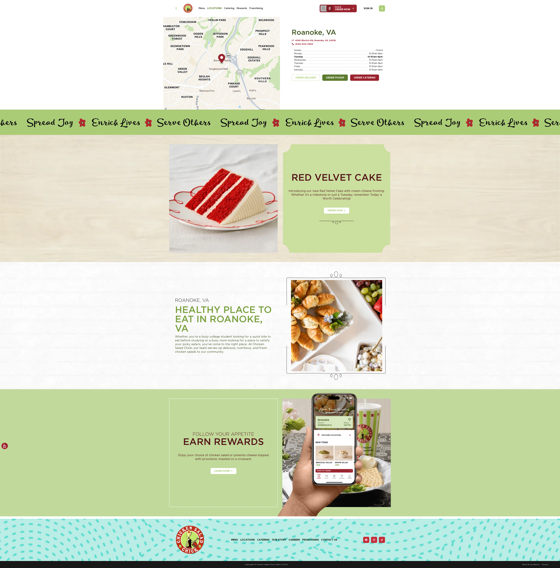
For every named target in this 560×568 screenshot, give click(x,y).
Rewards (242, 8)
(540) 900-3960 (304, 44)
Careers (294, 539)
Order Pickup (335, 77)
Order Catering (364, 77)
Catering (229, 8)
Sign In (368, 8)
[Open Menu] (176, 8)
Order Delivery (305, 77)
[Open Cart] (382, 8)
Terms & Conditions (531, 564)
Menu (202, 8)
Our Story (279, 539)
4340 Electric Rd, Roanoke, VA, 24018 (315, 40)
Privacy (545, 564)
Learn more (222, 471)
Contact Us (329, 539)
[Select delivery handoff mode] (323, 8)
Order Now (335, 210)
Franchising (256, 8)
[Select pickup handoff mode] (330, 8)
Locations (214, 8)
